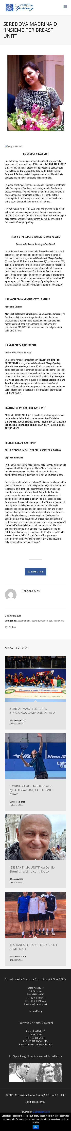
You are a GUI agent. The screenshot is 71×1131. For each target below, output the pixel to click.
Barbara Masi (17, 724)
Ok (35, 1127)
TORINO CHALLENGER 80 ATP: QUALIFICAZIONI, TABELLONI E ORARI (31, 790)
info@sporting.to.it (38, 1004)
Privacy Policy (35, 1011)
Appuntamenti (24, 620)
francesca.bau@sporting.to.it (38, 1044)
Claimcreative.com (41, 1112)
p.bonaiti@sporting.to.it (16, 284)
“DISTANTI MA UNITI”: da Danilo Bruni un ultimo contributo (32, 869)
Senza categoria (56, 620)
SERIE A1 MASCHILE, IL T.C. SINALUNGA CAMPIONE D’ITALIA (32, 711)
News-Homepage (40, 620)
